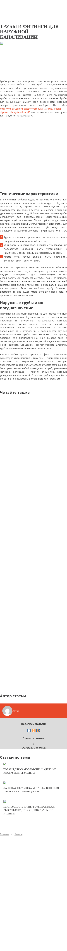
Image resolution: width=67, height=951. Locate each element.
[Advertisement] (33, 154)
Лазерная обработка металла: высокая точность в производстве (31, 790)
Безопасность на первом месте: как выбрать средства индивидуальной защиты (29, 810)
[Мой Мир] (38, 730)
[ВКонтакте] (29, 730)
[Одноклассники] (34, 730)
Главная (4, 834)
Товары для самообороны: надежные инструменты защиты (29, 771)
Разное (18, 834)
